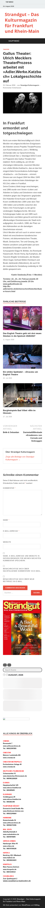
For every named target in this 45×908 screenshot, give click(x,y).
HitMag (36, 905)
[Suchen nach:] (22, 592)
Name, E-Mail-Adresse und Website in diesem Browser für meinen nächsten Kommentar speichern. (22, 558)
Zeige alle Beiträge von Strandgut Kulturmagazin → (20, 458)
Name (6, 520)
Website (7, 542)
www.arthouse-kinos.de (11, 746)
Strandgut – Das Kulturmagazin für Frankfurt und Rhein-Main (22, 22)
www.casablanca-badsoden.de (17, 881)
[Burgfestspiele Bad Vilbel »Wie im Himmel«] (22, 396)
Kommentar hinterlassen (12, 88)
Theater (6, 49)
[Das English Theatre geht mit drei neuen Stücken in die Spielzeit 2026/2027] (22, 319)
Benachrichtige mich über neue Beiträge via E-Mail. (18, 580)
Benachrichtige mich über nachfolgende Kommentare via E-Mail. (22, 570)
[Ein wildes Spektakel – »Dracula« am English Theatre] (22, 358)
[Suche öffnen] (39, 41)
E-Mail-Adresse (11, 531)
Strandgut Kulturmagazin (29, 85)
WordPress (26, 905)
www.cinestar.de (9, 758)
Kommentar (9, 488)
